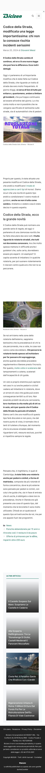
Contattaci (38, 757)
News (9, 525)
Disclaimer (38, 729)
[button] (33, 16)
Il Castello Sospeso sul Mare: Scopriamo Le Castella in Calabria (19, 604)
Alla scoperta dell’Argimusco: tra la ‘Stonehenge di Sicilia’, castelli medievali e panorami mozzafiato (19, 637)
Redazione (16, 729)
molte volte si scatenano (25, 368)
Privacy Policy (27, 729)
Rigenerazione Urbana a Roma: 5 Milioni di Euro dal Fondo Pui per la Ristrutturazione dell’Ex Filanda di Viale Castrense (21, 709)
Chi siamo (7, 729)
